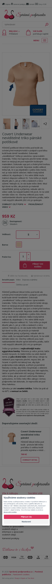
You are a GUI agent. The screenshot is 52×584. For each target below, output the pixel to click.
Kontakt (32, 4)
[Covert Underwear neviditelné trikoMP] (26, 84)
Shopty (17, 578)
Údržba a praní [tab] (22, 285)
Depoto (23, 578)
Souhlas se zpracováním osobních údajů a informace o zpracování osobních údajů (13, 530)
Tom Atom (31, 578)
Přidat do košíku (37, 265)
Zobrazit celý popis (12, 204)
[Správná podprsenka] (26, 483)
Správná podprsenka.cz (21, 571)
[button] (28, 234)
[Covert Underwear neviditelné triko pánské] (11, 437)
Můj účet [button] (13, 32)
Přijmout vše (26, 517)
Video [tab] (18, 280)
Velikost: (6, 234)
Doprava (8, 4)
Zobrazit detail (29, 460)
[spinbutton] (23, 256)
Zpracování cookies (10, 512)
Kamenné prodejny (19, 4)
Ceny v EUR (42, 4)
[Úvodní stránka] (25, 14)
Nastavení (26, 521)
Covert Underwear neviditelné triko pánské (31, 434)
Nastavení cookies (21, 574)
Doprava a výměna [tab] (29, 280)
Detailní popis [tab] (8, 280)
